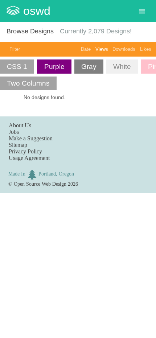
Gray (89, 66)
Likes (145, 49)
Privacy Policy (25, 151)
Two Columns (28, 83)
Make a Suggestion (31, 138)
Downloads (123, 49)
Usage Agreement (29, 158)
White (122, 66)
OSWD (36, 10)
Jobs (14, 132)
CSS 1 (17, 66)
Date (86, 49)
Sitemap (18, 145)
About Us (20, 125)
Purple (54, 66)
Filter (14, 49)
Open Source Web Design (40, 184)
